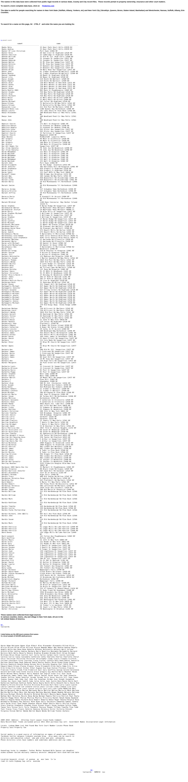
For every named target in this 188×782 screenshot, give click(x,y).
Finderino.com (48, 6)
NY (1, 40)
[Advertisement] (110, 20)
